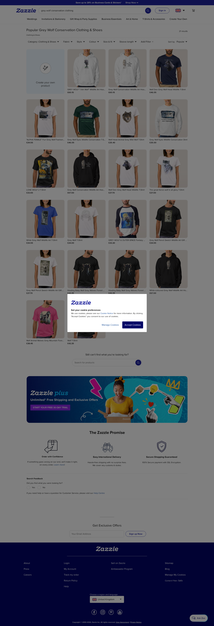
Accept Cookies (133, 324)
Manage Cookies (110, 324)
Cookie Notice (106, 313)
